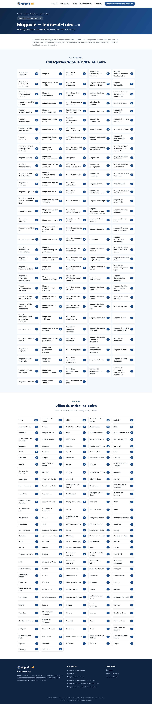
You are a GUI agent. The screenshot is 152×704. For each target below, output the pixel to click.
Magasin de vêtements (76, 670)
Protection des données (83, 697)
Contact (98, 4)
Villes (75, 4)
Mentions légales (112, 674)
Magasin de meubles (75, 677)
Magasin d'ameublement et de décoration (83, 684)
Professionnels (86, 4)
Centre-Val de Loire (31, 14)
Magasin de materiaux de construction (82, 687)
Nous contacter (112, 677)
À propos (109, 670)
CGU (61, 697)
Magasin (27, 3)
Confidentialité (69, 697)
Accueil (54, 4)
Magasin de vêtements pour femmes (81, 680)
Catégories (64, 4)
